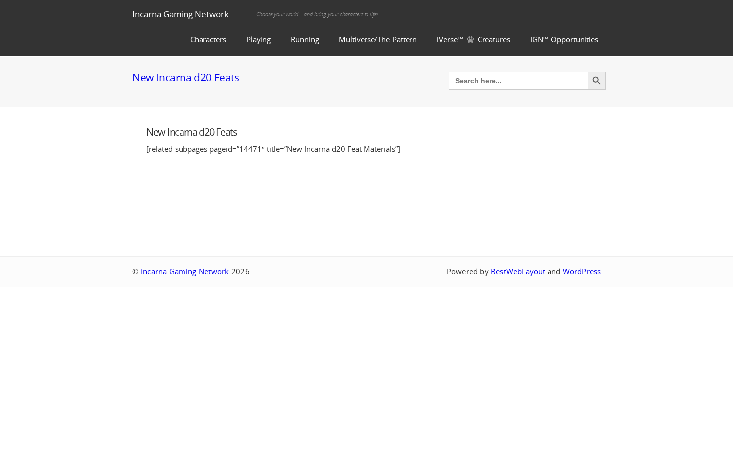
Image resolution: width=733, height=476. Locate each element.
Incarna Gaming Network (180, 14)
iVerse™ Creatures (473, 39)
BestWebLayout (518, 271)
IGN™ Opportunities (564, 39)
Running (305, 39)
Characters (208, 39)
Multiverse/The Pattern (378, 39)
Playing (258, 39)
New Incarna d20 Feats (185, 77)
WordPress (582, 271)
